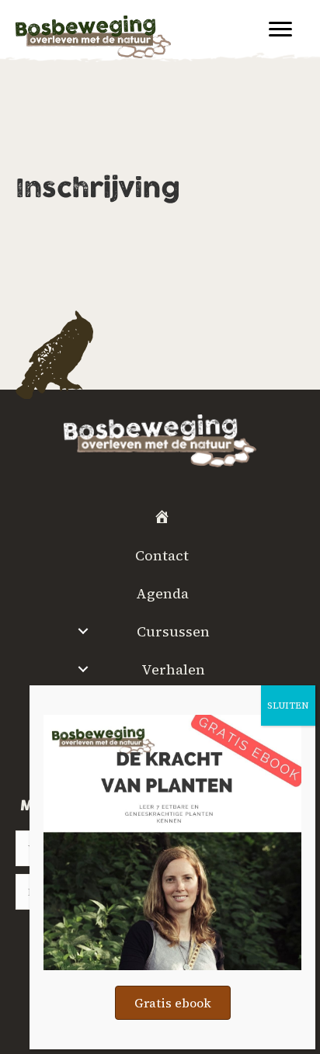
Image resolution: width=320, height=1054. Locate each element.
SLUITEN (288, 705)
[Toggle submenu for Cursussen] (82, 631)
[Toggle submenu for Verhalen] (82, 669)
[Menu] (280, 29)
